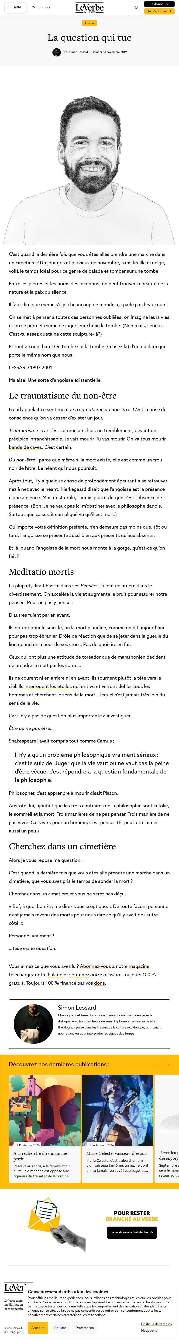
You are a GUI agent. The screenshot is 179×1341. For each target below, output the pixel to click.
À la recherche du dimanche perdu (40, 1156)
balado (55, 975)
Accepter (38, 1328)
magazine (139, 966)
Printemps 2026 (29, 1145)
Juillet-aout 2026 (103, 1145)
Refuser (60, 1328)
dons (99, 983)
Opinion (90, 23)
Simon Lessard (78, 52)
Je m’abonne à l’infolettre (129, 1232)
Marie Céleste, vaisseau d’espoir (116, 1153)
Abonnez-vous (95, 966)
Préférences (85, 1328)
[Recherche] (136, 7)
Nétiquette (149, 1331)
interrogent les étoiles (48, 686)
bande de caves (25, 447)
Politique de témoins (156, 1324)
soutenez (79, 975)
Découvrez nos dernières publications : (59, 1065)
